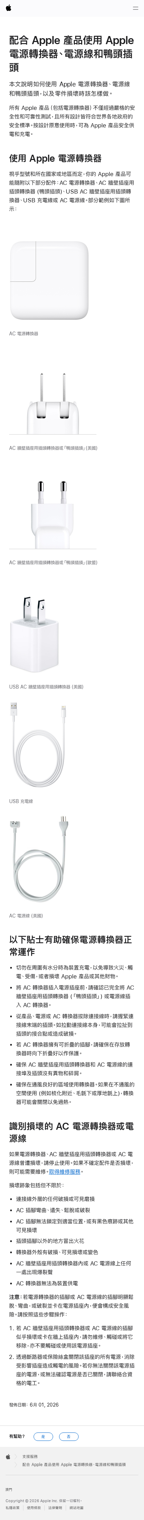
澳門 (8, 1490)
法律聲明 (55, 1508)
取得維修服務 (64, 1171)
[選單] (135, 8)
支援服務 (30, 1457)
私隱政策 (13, 1508)
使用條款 (34, 1508)
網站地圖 (77, 1508)
